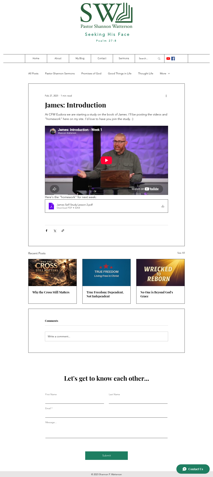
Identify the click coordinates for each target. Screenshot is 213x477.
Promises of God (91, 73)
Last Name (114, 394)
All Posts (33, 73)
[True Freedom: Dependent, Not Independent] (107, 272)
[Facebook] (173, 58)
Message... (51, 422)
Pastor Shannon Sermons (60, 73)
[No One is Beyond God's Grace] (160, 272)
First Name (51, 394)
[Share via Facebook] (46, 230)
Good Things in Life (119, 73)
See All (181, 252)
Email (48, 408)
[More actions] (166, 96)
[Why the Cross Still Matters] (52, 272)
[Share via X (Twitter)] (54, 230)
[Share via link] (62, 230)
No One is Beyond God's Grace (156, 294)
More (163, 73)
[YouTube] (168, 58)
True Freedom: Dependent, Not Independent (105, 294)
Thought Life (145, 73)
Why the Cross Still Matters (50, 292)
